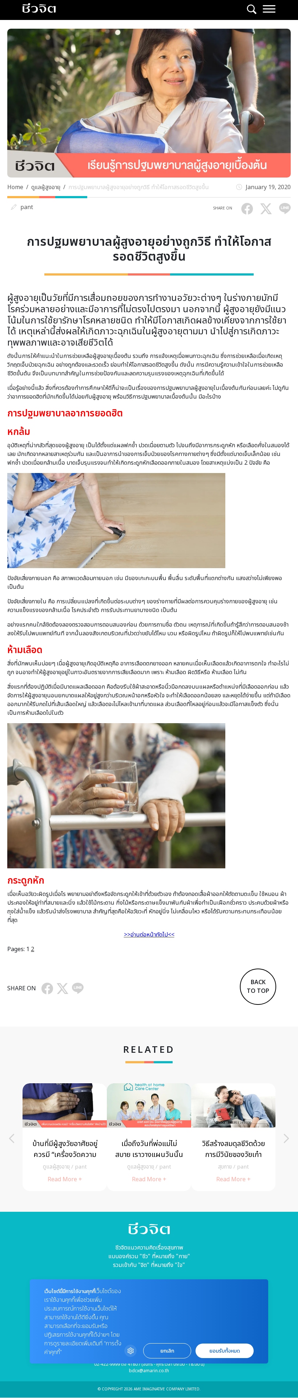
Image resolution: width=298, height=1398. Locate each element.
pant (26, 207)
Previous (11, 1138)
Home (15, 187)
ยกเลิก (167, 1351)
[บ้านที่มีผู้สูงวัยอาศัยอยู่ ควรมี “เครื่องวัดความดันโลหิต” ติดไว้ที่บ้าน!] (65, 1137)
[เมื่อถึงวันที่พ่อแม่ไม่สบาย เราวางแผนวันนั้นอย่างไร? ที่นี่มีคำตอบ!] (149, 1137)
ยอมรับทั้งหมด (224, 1351)
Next (286, 1138)
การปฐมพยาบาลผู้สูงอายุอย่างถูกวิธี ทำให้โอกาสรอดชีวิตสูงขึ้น (138, 187)
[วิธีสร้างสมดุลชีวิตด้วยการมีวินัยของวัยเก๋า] (233, 1137)
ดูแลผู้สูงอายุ (45, 187)
